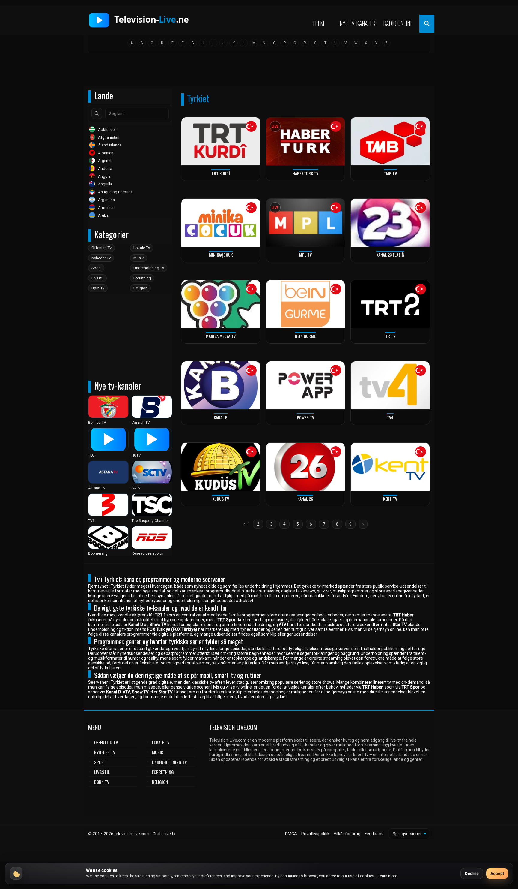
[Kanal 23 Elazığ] (390, 222)
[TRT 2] (390, 304)
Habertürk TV (305, 173)
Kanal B (221, 417)
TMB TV (390, 173)
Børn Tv (97, 288)
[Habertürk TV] (305, 141)
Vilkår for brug (347, 833)
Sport (96, 268)
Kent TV (390, 499)
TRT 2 (390, 336)
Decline (472, 873)
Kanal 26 (305, 499)
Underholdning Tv (148, 268)
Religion (140, 288)
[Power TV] (305, 385)
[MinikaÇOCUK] (220, 222)
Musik (138, 258)
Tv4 (390, 417)
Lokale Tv (141, 248)
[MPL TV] (305, 222)
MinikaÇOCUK (221, 255)
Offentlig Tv (101, 248)
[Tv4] (390, 385)
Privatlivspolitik (315, 833)
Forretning (142, 278)
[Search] (96, 113)
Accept (497, 873)
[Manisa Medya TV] (220, 304)
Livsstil (97, 278)
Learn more (387, 876)
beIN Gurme (305, 336)
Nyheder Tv (101, 258)
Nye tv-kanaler (357, 23)
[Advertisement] (259, 71)
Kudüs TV (220, 499)
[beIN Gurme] (305, 304)
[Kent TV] (390, 466)
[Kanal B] (220, 385)
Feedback (374, 833)
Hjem (318, 23)
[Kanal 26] (305, 466)
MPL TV (305, 255)
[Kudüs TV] (220, 466)
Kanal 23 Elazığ (390, 255)
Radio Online (397, 23)
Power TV (305, 417)
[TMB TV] (390, 141)
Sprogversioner (409, 833)
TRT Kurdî (220, 173)
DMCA (291, 833)
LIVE (275, 126)
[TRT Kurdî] (220, 141)
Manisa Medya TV (221, 336)
